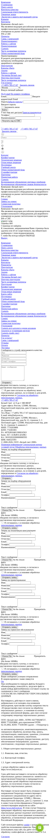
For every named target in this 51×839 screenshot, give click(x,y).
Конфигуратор (8, 157)
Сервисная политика (10, 204)
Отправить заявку (9, 528)
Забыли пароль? (15, 102)
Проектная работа (9, 177)
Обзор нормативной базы (13, 53)
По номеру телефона (20, 94)
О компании (7, 5)
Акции (4, 70)
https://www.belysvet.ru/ (11, 808)
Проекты (5, 36)
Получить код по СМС (11, 121)
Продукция (6, 284)
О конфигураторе (9, 172)
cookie (27, 825)
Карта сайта (6, 294)
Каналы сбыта (7, 68)
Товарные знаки (8, 14)
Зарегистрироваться (32, 112)
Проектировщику (9, 41)
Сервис (4, 199)
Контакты (5, 22)
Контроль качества (9, 9)
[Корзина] (25, 145)
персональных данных (11, 525)
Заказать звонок (27, 85)
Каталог (5, 155)
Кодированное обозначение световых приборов (23, 182)
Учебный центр (8, 167)
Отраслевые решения (11, 162)
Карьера (5, 19)
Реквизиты (6, 265)
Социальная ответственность (14, 12)
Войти (4, 110)
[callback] (17, 131)
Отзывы (5, 343)
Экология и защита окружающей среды (19, 17)
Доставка (5, 348)
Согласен (5, 836)
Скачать (4, 48)
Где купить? (6, 83)
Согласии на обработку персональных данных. (19, 396)
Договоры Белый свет (11, 75)
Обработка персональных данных (30, 447)
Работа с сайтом (8, 44)
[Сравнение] (25, 142)
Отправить (6, 383)
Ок (2, 681)
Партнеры (5, 174)
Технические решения (11, 160)
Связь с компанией (10, 39)
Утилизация (6, 206)
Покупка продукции (10, 78)
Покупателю (7, 65)
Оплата (4, 345)
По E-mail (5, 94)
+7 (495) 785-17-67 (9, 85)
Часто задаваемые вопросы (13, 51)
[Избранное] (25, 148)
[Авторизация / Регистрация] (25, 134)
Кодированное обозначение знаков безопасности (23, 184)
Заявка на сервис (9, 201)
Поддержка (6, 165)
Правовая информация (11, 444)
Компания (5, 2)
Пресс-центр (7, 7)
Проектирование (9, 46)
